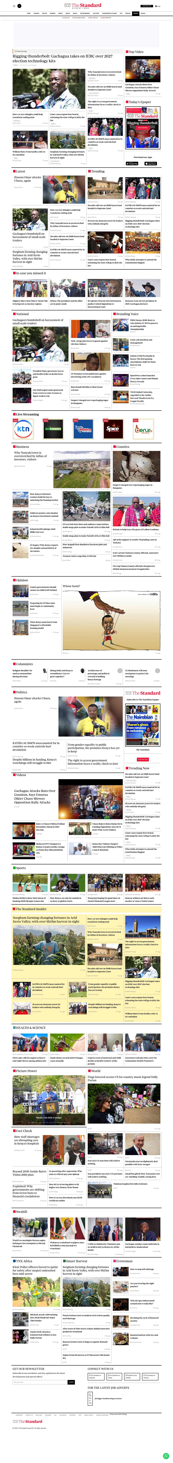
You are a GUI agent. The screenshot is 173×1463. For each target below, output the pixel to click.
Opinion (22, 580)
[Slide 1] (32, 1122)
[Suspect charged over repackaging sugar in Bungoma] (136, 467)
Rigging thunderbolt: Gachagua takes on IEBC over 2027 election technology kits (142, 819)
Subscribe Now (142, 128)
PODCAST (128, 13)
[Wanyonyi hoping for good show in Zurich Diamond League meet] (105, 883)
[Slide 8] (57, 1122)
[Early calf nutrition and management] (121, 344)
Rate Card (39, 1415)
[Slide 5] (47, 1122)
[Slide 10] (65, 1122)
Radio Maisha (79, 18)
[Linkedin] (133, 1376)
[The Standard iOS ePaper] (150, 163)
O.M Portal (62, 1415)
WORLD (60, 13)
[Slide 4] (43, 1122)
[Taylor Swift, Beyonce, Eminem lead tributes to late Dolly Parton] (20, 1337)
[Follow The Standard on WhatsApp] (166, 1456)
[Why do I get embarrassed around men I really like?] (121, 1304)
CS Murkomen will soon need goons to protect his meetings (136, 673)
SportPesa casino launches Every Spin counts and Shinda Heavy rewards (144, 378)
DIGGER (143, 13)
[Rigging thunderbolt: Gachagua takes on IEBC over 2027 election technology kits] (49, 90)
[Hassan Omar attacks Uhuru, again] (64, 190)
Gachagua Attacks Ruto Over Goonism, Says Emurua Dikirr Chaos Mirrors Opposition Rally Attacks (142, 87)
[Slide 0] (29, 1122)
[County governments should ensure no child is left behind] (20, 591)
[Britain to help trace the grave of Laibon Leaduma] (136, 512)
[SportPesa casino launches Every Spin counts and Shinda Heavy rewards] (121, 380)
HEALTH (68, 13)
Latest (20, 171)
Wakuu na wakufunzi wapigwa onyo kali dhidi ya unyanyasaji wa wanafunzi (67, 1245)
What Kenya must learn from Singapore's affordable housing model (43, 625)
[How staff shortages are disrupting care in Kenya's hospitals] (64, 1151)
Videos (21, 775)
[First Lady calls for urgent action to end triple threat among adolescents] (30, 1043)
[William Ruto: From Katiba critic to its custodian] (30, 139)
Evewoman (124, 1261)
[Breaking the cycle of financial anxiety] (121, 1322)
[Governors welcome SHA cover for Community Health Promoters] (142, 1043)
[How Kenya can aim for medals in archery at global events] (67, 883)
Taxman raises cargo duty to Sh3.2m (79, 556)
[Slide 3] (39, 1122)
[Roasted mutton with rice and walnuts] (121, 1339)
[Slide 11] (68, 1122)
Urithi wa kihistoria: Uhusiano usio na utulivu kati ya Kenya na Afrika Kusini (104, 1247)
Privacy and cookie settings (118, 1414)
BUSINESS (52, 13)
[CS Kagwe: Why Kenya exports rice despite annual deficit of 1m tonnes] (20, 550)
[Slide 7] (54, 1122)
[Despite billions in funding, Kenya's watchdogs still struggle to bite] (78, 1008)
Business (22, 446)
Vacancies (48, 1415)
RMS (80, 1415)
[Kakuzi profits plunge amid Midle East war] (20, 533)
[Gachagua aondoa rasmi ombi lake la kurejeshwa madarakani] (142, 1230)
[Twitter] (115, 1376)
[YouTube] (151, 1376)
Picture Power (26, 1071)
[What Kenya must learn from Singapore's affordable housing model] (20, 627)
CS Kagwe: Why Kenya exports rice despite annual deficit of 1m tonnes (44, 548)
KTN (121, 13)
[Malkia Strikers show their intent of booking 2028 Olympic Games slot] (30, 883)
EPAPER (136, 13)
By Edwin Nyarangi (25, 65)
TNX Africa (24, 1261)
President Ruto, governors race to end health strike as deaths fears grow (48, 374)
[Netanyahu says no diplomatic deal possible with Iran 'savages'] (142, 1145)
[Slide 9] (61, 1122)
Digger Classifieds (103, 1398)
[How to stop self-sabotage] (121, 1271)
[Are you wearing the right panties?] (121, 1287)
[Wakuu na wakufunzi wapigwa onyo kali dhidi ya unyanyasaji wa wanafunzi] (67, 1229)
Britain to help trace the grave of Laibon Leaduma (136, 529)
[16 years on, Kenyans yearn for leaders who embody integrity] (22, 1008)
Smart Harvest (76, 1261)
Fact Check (24, 1131)
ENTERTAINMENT (85, 13)
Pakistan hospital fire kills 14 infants (130, 1184)
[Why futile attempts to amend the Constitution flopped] (142, 243)
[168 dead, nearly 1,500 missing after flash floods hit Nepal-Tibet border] (20, 1320)
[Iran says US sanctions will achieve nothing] (105, 1144)
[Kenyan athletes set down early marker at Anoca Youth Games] (142, 883)
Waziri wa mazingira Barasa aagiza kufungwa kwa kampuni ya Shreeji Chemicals (29, 1243)
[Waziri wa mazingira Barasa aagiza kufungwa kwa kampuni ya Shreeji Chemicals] (30, 1228)
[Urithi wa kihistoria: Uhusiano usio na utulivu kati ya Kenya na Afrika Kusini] (105, 1230)
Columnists (24, 664)
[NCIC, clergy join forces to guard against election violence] (90, 329)
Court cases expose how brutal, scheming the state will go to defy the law (67, 117)
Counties (122, 446)
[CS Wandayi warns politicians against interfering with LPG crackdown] (90, 362)
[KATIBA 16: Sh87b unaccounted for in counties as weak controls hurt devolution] (105, 127)
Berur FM (106, 18)
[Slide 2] (36, 1122)
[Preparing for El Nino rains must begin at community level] (20, 608)
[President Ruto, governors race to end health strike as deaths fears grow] (22, 376)
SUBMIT (71, 1382)
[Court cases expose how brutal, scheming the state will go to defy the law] (105, 243)
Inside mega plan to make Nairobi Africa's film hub (86, 536)
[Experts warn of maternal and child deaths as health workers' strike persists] (105, 1043)
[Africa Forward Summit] (49, 1100)
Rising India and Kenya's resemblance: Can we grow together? (61, 673)
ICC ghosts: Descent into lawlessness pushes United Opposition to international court (104, 304)
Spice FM (94, 18)
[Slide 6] (50, 1122)
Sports (21, 868)
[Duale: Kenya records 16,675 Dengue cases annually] (67, 1043)
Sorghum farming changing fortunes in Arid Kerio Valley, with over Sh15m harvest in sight (67, 155)
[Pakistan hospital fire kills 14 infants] (100, 1191)
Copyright (72, 1415)
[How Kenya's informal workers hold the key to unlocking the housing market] (20, 499)
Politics (21, 692)
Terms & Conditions (102, 1415)
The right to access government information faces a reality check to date (104, 104)
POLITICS (44, 13)
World (95, 1071)
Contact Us (29, 1415)
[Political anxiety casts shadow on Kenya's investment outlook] (20, 517)
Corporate (19, 1415)
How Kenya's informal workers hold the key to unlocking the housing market (44, 497)
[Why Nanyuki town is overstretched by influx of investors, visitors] (81, 470)
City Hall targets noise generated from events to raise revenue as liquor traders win (48, 393)
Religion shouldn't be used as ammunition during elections (22, 673)
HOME (29, 13)
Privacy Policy (88, 1415)
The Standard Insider (31, 909)
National (22, 314)
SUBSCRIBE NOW (147, 6)
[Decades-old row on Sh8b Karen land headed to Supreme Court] (105, 189)
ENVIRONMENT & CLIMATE (109, 13)
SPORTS (75, 13)
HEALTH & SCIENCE (31, 1027)
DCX (55, 1415)
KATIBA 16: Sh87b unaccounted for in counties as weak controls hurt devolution (105, 142)
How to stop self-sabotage (142, 1269)
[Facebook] (97, 1376)
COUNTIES (36, 13)
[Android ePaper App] (132, 163)
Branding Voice (127, 314)
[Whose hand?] (111, 620)
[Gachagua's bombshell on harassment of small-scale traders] (40, 345)
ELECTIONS (96, 13)
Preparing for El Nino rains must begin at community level (42, 606)
